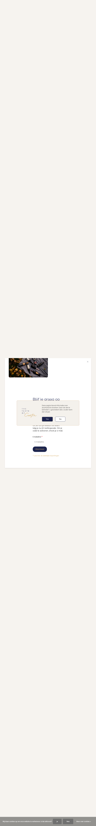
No (60, 419)
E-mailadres (37, 436)
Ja (57, 821)
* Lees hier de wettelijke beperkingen (46, 456)
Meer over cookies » (83, 821)
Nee (68, 821)
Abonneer (39, 449)
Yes (47, 419)
